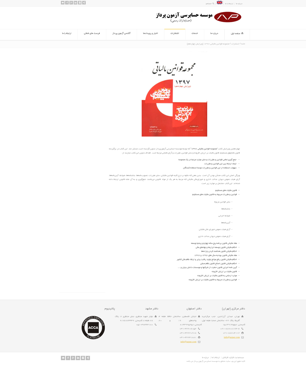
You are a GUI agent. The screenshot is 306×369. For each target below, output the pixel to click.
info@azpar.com (232, 337)
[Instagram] (79, 2)
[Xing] (84, 2)
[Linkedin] (75, 2)
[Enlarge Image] (171, 52)
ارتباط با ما (229, 4)
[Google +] (71, 2)
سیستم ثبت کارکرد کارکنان (233, 358)
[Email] (62, 2)
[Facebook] (67, 2)
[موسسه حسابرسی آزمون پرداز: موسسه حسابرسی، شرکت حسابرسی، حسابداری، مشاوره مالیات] (200, 22)
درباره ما (239, 4)
